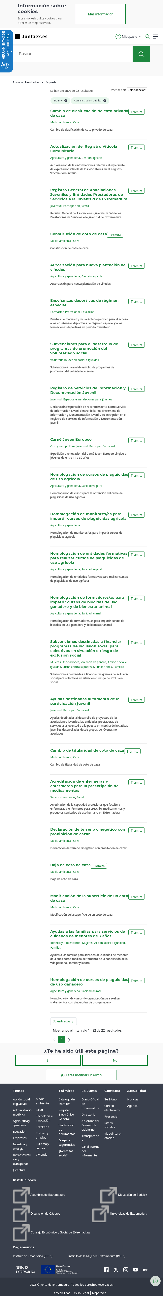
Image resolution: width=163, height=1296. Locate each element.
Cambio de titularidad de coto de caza (87, 750)
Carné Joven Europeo (71, 440)
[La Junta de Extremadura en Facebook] (106, 1269)
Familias (119, 667)
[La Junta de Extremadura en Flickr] (145, 1269)
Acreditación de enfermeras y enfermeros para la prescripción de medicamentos (84, 786)
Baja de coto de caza (70, 865)
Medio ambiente (61, 122)
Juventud (56, 206)
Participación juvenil (76, 206)
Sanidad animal (91, 613)
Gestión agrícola (92, 158)
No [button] (115, 1060)
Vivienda (41, 1154)
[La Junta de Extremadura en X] (116, 1269)
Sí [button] (48, 1060)
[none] (54, 1039)
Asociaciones (70, 662)
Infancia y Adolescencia (65, 943)
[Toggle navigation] (52, 36)
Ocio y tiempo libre (62, 446)
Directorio (88, 1114)
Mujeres (55, 662)
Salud (80, 797)
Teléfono (110, 1099)
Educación (87, 312)
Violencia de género (93, 662)
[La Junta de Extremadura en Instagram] (126, 1269)
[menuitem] (46, 1101)
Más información (100, 14)
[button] (128, 36)
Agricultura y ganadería (65, 158)
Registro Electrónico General (66, 1114)
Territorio (42, 1127)
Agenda (132, 1106)
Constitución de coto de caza (78, 234)
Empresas (19, 1138)
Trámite (137, 112)
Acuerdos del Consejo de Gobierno (90, 1125)
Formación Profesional (65, 312)
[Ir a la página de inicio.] (25, 36)
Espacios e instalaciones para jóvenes (87, 399)
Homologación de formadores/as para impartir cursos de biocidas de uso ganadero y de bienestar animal (87, 602)
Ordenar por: (118, 90)
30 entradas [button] (65, 1022)
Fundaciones (104, 667)
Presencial (111, 1116)
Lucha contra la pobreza (78, 667)
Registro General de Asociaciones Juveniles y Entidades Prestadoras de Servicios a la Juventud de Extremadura (89, 194)
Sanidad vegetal (92, 486)
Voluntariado (58, 360)
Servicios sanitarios (62, 797)
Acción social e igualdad (83, 360)
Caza (76, 122)
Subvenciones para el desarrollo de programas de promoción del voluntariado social (84, 348)
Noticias (132, 1099)
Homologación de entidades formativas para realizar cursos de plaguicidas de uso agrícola (89, 558)
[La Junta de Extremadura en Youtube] (135, 1269)
